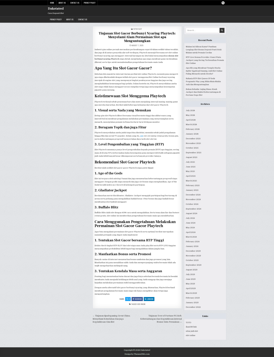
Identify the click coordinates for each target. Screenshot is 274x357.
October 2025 (192, 148)
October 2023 (192, 260)
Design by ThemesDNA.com (137, 354)
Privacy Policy (89, 2)
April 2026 (191, 120)
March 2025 (191, 181)
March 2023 (191, 293)
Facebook (138, 299)
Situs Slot (137, 29)
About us (62, 2)
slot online (190, 335)
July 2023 (190, 274)
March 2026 (191, 124)
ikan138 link (191, 327)
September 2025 (193, 153)
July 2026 (190, 110)
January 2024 (192, 246)
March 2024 (191, 237)
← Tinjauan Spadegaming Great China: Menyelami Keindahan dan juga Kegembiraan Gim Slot (111, 319)
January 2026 (192, 134)
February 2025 (193, 185)
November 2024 (193, 199)
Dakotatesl (56, 9)
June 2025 (191, 167)
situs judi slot (192, 331)
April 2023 (191, 288)
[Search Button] (223, 2)
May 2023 (190, 284)
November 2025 (193, 143)
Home (52, 2)
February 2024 (193, 241)
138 (141, 136)
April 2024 (191, 232)
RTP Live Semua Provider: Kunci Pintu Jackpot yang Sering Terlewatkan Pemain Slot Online (205, 60)
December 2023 (193, 251)
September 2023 (193, 265)
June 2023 (191, 279)
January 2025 (192, 190)
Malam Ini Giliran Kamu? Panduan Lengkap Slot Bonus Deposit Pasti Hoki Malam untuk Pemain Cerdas (203, 50)
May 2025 (190, 171)
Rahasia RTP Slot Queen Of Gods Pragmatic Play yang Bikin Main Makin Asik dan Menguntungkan (203, 81)
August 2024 (191, 213)
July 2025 (190, 162)
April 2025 (191, 176)
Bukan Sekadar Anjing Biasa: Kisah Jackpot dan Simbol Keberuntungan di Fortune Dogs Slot (203, 92)
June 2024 (190, 223)
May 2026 (190, 115)
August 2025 (191, 157)
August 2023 (191, 270)
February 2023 (193, 298)
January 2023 (192, 302)
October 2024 (192, 204)
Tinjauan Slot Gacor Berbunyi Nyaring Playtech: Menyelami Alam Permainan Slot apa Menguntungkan (137, 37)
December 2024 (193, 195)
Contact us (74, 2)
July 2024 (190, 218)
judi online (141, 304)
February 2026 (193, 129)
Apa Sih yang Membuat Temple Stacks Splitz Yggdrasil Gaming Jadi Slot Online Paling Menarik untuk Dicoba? (204, 71)
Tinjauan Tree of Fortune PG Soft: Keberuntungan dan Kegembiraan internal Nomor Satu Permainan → (161, 319)
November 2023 (193, 256)
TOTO (188, 322)
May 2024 (190, 227)
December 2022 (193, 307)
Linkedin (150, 299)
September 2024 (193, 209)
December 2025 (193, 139)
